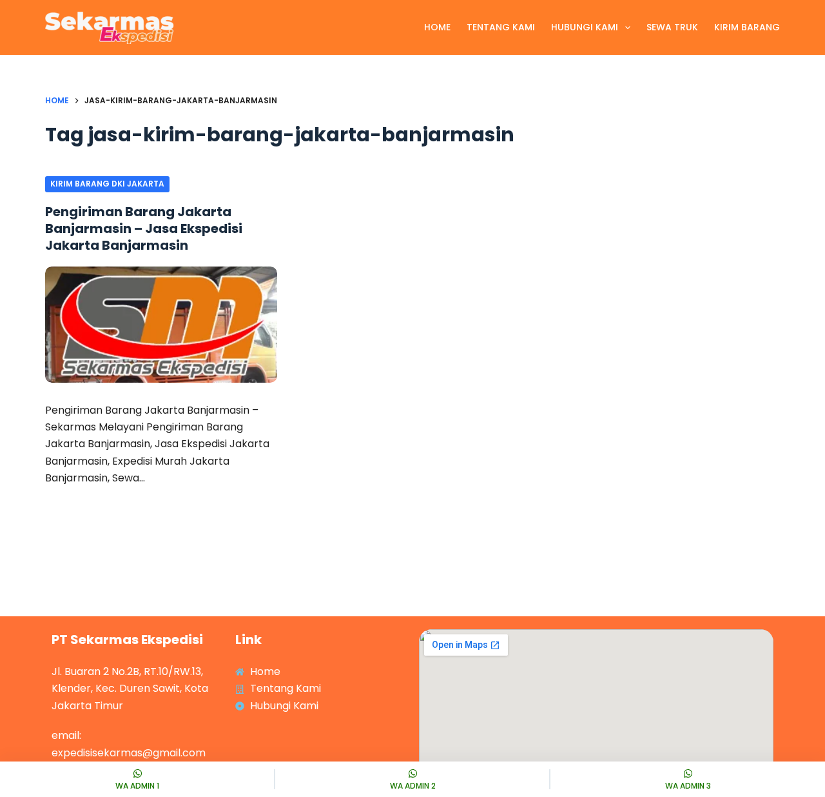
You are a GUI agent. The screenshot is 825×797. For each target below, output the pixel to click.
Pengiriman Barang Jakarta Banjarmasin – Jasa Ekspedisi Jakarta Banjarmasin (143, 228)
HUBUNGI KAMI (584, 27)
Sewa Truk (672, 27)
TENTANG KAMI (501, 27)
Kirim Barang (747, 27)
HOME (437, 27)
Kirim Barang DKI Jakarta (107, 183)
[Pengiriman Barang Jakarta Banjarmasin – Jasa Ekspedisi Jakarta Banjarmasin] (161, 325)
